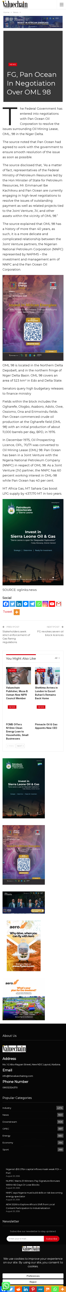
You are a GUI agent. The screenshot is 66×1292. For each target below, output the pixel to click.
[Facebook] (6, 604)
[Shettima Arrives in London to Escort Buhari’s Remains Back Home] (47, 675)
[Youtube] (52, 604)
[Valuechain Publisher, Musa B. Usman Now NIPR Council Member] (18, 675)
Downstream (10, 1121)
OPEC (6, 1128)
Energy (6, 1135)
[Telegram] (32, 604)
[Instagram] (45, 604)
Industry (7, 1108)
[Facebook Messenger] (26, 604)
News (13, 64)
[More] (17, 612)
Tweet (7, 612)
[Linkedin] (19, 604)
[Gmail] (59, 604)
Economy (8, 1142)
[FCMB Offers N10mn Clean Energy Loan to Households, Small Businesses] (18, 712)
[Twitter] (12, 604)
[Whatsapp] (39, 604)
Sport (6, 1149)
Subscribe (51, 1238)
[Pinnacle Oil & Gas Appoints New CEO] (47, 712)
